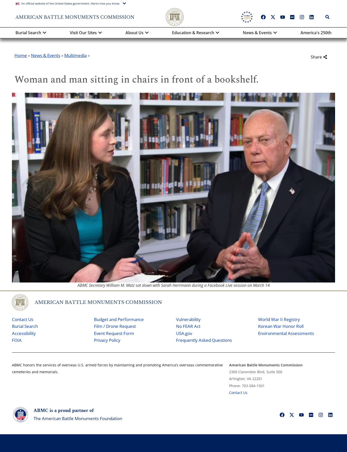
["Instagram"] (302, 17)
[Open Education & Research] (217, 33)
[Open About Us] (147, 33)
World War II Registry (279, 319)
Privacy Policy (107, 340)
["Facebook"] (263, 17)
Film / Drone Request (115, 326)
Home (20, 55)
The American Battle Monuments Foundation (78, 418)
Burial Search (25, 326)
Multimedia (75, 55)
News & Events (45, 55)
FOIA (17, 340)
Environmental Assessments (286, 333)
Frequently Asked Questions (204, 340)
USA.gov (184, 333)
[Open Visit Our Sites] (100, 33)
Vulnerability (188, 319)
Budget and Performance (119, 319)
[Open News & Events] (275, 33)
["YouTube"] (282, 17)
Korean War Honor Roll (281, 326)
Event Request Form (114, 333)
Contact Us (22, 319)
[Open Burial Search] (44, 33)
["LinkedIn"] (311, 17)
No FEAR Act (188, 326)
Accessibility (24, 333)
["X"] (273, 17)
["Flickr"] (292, 17)
